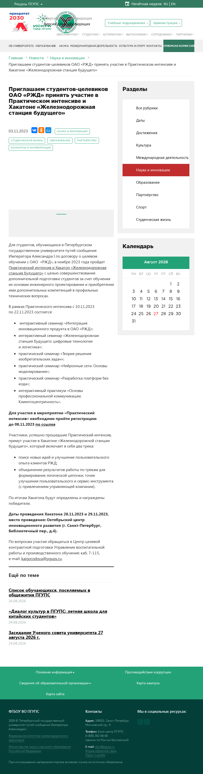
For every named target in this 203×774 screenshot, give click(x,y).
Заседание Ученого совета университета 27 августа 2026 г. (56, 635)
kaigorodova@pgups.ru (41, 558)
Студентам (90, 34)
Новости (36, 57)
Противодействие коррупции (148, 672)
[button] (28, 3)
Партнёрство (87, 141)
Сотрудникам (161, 34)
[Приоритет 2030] (19, 22)
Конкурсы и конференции (31, 148)
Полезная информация (54, 672)
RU (166, 3)
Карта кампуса (148, 683)
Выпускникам (136, 34)
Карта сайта (55, 693)
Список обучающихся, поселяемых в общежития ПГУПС (49, 592)
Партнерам (184, 34)
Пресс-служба (95, 755)
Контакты (153, 45)
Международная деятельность (93, 45)
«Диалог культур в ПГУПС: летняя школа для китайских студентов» (58, 614)
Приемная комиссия (178, 45)
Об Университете (21, 45)
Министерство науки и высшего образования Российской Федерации (40, 749)
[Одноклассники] (41, 130)
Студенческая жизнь (27, 141)
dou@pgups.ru (105, 746)
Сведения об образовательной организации (54, 683)
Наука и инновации (67, 57)
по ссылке (45, 424)
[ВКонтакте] (34, 130)
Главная (16, 57)
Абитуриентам (66, 34)
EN (173, 3)
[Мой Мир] (48, 130)
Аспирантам (112, 34)
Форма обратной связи (101, 751)
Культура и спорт (132, 45)
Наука (64, 45)
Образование (45, 45)
